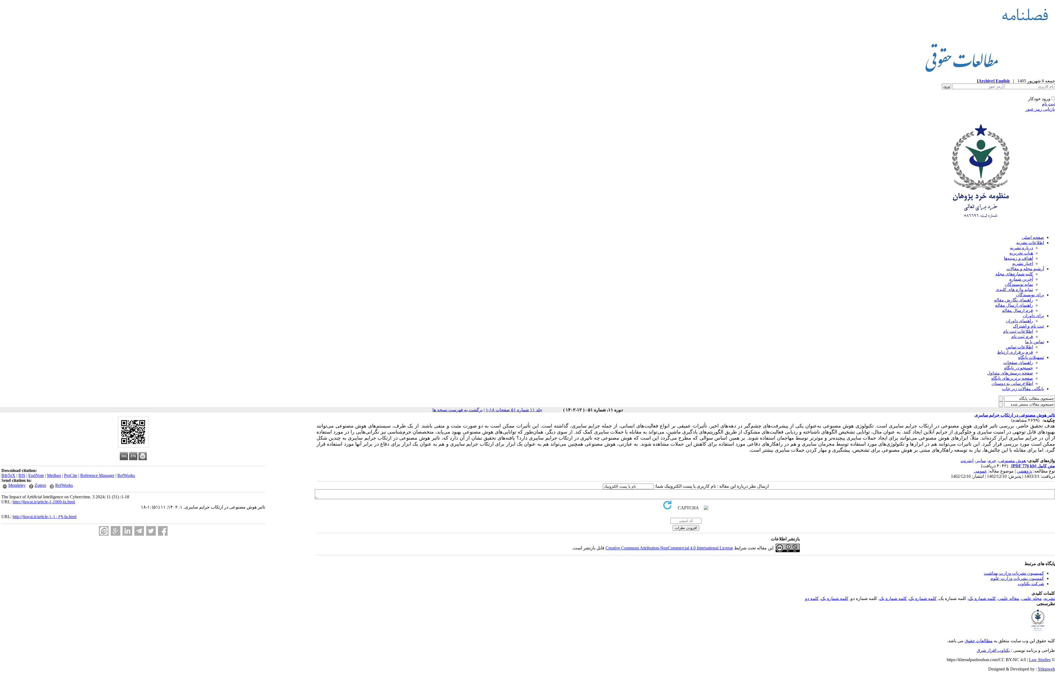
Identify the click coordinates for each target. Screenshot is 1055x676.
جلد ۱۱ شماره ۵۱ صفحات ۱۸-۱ (514, 409)
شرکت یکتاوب (1031, 583)
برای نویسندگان (1030, 294)
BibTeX (8, 475)
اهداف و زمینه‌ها (1018, 258)
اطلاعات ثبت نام (1018, 331)
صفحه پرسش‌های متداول (1010, 373)
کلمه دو (812, 598)
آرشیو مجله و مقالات (1025, 268)
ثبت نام (1048, 104)
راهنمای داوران (1019, 321)
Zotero (40, 485)
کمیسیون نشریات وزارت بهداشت (1014, 573)
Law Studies (1040, 659)
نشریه (1049, 598)
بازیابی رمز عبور (1040, 109)
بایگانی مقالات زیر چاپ (1023, 388)
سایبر (981, 460)
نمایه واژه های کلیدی (1014, 289)
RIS (21, 475)
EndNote (36, 475)
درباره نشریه (1021, 247)
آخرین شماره (1021, 279)
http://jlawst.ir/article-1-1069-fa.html (44, 501)
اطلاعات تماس (1019, 347)
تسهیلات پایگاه (1031, 357)
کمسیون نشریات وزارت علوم (1017, 578)
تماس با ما (1034, 341)
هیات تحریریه (1021, 253)
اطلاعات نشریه (1030, 242)
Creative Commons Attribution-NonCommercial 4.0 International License (669, 548)
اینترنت (966, 460)
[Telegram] (139, 531)
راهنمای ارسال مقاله (1014, 305)
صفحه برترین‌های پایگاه (1012, 378)
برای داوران (1033, 315)
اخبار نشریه (1022, 263)
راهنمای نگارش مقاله (1013, 300)
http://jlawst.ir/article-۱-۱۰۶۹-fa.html (44, 516)
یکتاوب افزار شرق (993, 650)
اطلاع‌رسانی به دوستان (1012, 383)
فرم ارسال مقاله (1017, 310)
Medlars (54, 475)
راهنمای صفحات (1018, 362)
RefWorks (126, 475)
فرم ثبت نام (1022, 336)
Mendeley (17, 485)
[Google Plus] (115, 531)
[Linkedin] (127, 531)
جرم (992, 460)
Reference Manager (97, 475)
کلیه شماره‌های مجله (1014, 274)
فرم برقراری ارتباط (1015, 352)
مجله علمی (1031, 598)
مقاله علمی (1008, 598)
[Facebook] (163, 531)
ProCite (70, 475)
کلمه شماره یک (982, 598)
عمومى (980, 471)
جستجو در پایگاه (1018, 367)
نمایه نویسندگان (1019, 284)
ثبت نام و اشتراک (1028, 326)
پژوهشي (1024, 471)
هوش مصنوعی (1012, 460)
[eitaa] (104, 531)
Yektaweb (1046, 669)
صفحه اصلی (1033, 237)
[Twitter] (151, 531)
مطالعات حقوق (979, 640)
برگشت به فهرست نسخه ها (457, 409)
